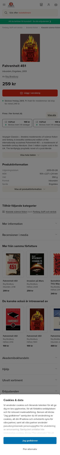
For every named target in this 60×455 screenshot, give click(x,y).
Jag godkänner (30, 440)
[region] (30, 424)
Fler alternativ (30, 449)
